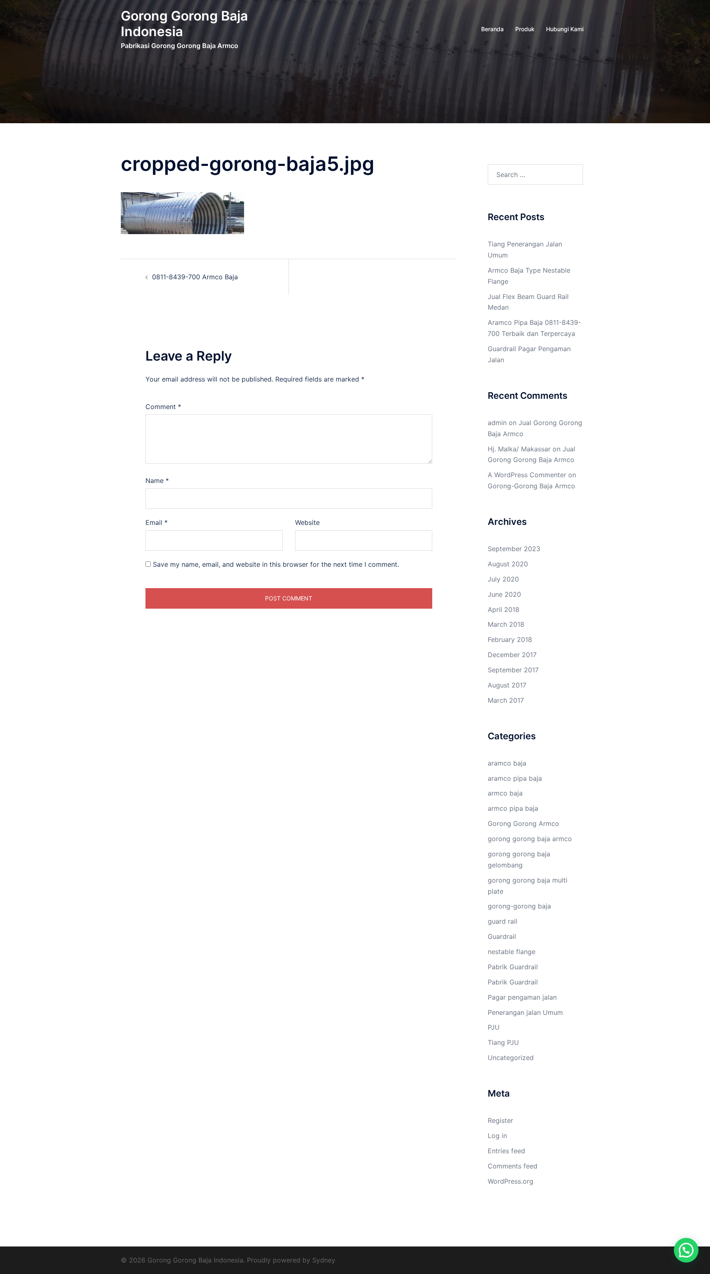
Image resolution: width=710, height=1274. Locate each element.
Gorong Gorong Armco (523, 823)
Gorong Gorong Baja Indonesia (184, 23)
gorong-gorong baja (519, 906)
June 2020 (504, 594)
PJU (494, 1027)
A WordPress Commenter (527, 475)
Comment (163, 406)
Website (307, 522)
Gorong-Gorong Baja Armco (531, 486)
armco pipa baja (513, 808)
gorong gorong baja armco (530, 839)
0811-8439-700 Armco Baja (195, 277)
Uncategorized (511, 1057)
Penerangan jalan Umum (525, 1012)
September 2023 (514, 549)
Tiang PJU (503, 1042)
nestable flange (511, 951)
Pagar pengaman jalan (522, 997)
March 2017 (506, 700)
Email (156, 522)
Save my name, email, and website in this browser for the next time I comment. (276, 564)
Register (500, 1120)
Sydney (323, 1260)
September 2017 (513, 670)
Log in (497, 1135)
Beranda (492, 28)
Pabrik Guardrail (513, 967)
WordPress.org (510, 1181)
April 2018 (503, 609)
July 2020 (503, 579)
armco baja (505, 793)
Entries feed (506, 1151)
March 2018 (506, 624)
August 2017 (507, 685)
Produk (525, 28)
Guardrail (502, 936)
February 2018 (510, 639)
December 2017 (512, 655)
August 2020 (508, 564)
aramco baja (507, 763)
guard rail (502, 921)
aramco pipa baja (515, 778)
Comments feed (512, 1166)
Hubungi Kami (564, 28)
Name (157, 480)
